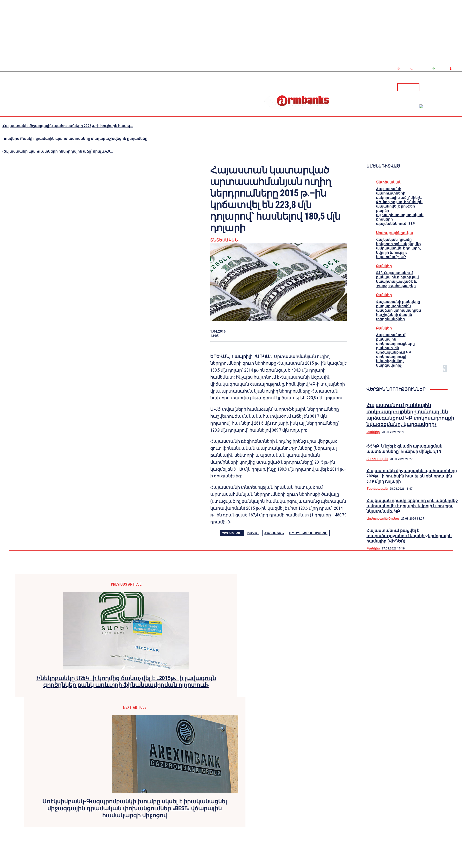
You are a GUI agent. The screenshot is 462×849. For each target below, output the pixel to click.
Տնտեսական (224, 240)
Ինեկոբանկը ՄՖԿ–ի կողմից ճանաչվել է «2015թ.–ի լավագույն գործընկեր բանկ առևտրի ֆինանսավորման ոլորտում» (126, 682)
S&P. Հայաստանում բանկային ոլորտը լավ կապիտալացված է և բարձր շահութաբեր (397, 279)
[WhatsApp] (270, 333)
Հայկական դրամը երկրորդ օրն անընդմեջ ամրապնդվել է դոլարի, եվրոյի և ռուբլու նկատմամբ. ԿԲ (398, 248)
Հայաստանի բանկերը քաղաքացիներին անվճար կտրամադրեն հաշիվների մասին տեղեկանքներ (398, 310)
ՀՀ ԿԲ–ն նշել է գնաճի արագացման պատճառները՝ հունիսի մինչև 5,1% (404, 449)
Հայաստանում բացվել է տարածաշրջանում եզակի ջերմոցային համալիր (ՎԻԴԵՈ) (409, 535)
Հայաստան (274, 533)
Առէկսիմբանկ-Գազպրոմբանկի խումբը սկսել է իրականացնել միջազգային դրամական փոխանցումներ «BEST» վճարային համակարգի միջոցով (134, 808)
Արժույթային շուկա (394, 233)
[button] (424, 87)
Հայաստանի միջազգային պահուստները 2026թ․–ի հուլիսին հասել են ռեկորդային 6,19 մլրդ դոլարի (411, 476)
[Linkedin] (459, 87)
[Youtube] (453, 87)
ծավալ (253, 533)
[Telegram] (447, 87)
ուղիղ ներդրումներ (308, 533)
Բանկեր (384, 266)
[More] (339, 333)
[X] (253, 333)
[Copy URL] (321, 333)
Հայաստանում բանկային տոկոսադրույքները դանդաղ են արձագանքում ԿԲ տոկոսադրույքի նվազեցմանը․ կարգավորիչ (395, 350)
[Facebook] (441, 87)
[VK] (304, 333)
